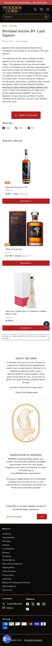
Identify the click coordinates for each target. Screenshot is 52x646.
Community (6, 579)
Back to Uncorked (28, 115)
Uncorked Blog (8, 549)
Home (4, 26)
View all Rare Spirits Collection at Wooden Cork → (25, 337)
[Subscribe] (42, 516)
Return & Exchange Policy (12, 564)
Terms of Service (9, 571)
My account (7, 590)
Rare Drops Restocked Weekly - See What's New (25, 2)
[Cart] (41, 9)
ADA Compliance (9, 586)
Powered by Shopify (33, 640)
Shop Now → (26, 201)
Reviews (5, 553)
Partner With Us (8, 560)
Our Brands (6, 556)
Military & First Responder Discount (16, 582)
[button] (46, 324)
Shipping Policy (8, 567)
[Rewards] (7, 639)
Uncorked (13, 26)
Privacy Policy (8, 575)
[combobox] (26, 17)
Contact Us (6, 534)
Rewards (5, 545)
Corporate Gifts (8, 537)
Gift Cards (6, 541)
